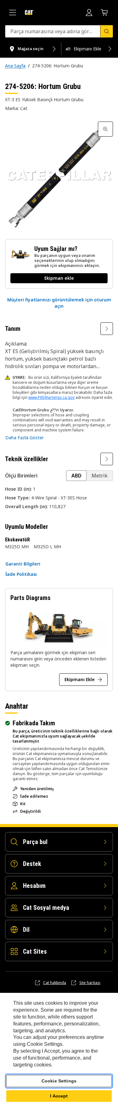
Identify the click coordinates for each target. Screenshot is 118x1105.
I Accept (59, 1095)
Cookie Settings (59, 1080)
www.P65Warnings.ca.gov (51, 397)
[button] (59, 303)
